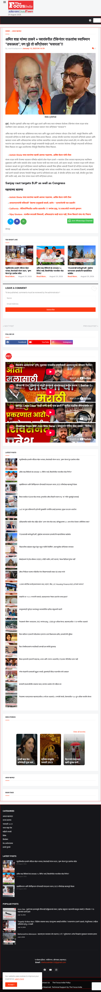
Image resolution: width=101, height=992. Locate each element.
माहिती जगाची (7, 832)
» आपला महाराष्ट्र (15, 31)
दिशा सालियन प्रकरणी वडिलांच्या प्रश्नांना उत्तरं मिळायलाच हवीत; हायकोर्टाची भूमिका (45, 634)
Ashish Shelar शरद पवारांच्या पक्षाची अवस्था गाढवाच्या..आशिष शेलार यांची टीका (40, 155)
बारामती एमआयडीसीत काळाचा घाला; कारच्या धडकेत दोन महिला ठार (40, 684)
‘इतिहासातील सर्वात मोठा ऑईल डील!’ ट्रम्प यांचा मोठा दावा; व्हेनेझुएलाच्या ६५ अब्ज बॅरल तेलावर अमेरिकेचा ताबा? (54, 522)
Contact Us (45, 983)
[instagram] (56, 970)
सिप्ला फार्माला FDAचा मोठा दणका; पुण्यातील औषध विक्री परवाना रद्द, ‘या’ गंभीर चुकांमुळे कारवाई (49, 497)
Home (7, 31)
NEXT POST (9, 326)
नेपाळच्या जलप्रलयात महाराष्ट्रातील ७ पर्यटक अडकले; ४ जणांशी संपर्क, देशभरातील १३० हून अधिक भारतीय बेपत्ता (55, 697)
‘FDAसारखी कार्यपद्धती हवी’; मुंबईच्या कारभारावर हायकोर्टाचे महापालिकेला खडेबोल (80, 271)
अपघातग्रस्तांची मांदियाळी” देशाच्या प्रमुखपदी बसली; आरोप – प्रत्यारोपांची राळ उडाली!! (42, 203)
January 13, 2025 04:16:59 (33, 48)
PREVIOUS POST (90, 326)
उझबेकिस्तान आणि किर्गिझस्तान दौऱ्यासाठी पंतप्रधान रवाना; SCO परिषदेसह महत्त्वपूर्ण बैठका (48, 484)
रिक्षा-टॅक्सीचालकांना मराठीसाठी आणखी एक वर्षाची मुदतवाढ (37, 647)
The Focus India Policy (61, 983)
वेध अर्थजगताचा (8, 843)
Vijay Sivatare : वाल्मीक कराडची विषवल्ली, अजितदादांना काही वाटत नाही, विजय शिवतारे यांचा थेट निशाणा (50, 214)
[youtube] (50, 970)
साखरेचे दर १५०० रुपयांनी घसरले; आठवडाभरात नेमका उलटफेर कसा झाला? (43, 597)
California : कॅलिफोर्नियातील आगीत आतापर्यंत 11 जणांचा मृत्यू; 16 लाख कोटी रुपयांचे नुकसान (45, 208)
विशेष (4, 836)
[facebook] (44, 970)
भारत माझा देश (7, 828)
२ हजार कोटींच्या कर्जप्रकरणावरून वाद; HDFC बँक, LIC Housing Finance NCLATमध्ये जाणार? (51, 584)
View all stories (79, 732)
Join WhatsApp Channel (82, 221)
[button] (4, 2)
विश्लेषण (5, 839)
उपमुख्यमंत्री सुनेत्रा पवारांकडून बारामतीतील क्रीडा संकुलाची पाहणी (40, 609)
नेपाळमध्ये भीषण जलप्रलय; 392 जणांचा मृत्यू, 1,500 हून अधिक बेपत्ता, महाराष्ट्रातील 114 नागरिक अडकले (53, 622)
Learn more (19, 979)
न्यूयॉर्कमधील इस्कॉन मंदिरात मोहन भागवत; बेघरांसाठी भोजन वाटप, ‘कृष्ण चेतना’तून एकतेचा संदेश (18, 271)
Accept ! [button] (11, 985)
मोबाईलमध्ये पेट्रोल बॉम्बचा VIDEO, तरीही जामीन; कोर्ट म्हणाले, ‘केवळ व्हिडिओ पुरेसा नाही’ (47, 559)
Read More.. (10, 276)
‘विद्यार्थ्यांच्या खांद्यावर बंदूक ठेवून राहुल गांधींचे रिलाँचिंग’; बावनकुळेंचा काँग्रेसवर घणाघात (46, 547)
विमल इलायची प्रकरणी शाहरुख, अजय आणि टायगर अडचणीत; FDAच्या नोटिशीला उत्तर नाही (48, 659)
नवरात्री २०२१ (8, 824)
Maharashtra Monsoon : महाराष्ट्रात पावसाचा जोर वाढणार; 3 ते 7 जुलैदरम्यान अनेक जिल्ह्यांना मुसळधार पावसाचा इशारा (57, 934)
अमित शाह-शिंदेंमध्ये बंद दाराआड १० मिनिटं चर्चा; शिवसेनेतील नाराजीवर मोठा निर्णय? (50, 271)
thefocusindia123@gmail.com (53, 962)
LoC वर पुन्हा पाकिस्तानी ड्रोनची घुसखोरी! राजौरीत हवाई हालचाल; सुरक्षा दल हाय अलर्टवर (47, 509)
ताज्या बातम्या (7, 820)
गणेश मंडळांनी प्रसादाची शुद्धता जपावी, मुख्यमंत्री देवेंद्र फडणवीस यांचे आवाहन (44, 672)
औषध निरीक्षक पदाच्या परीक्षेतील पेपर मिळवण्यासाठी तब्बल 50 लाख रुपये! (42, 572)
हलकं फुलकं (6, 847)
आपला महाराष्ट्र (8, 816)
